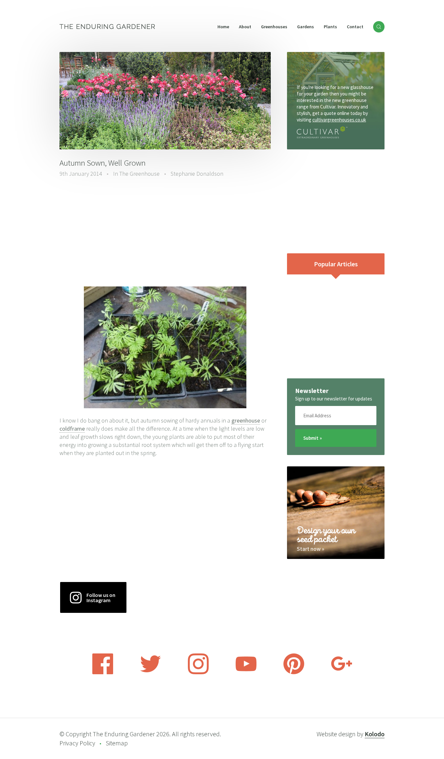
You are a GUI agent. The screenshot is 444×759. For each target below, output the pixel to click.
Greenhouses (274, 27)
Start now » (310, 548)
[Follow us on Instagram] (198, 672)
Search (379, 26)
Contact (355, 27)
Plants (330, 27)
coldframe (72, 428)
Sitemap (117, 743)
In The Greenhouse (136, 173)
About (245, 27)
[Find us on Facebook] (102, 672)
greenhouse (245, 420)
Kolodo (375, 734)
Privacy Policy (77, 743)
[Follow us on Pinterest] (293, 672)
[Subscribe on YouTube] (246, 672)
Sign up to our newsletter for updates (333, 399)
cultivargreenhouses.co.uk (339, 120)
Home (223, 27)
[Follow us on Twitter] (150, 672)
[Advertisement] (165, 232)
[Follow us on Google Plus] (341, 672)
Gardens (305, 27)
